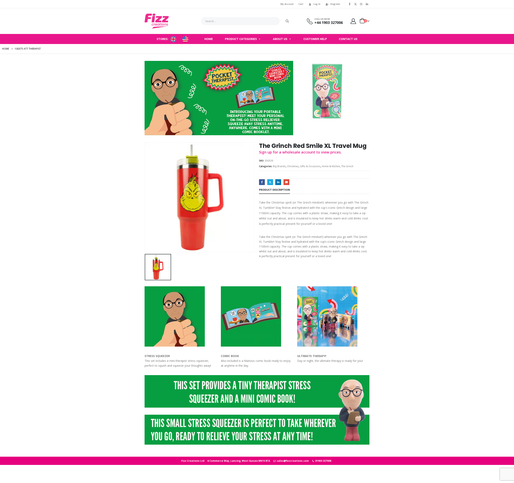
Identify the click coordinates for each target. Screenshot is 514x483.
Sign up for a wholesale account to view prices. (300, 152)
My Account (287, 3)
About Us (280, 39)
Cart (301, 3)
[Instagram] (361, 4)
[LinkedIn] (366, 4)
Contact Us (348, 39)
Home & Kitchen (331, 166)
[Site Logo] (157, 21)
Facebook (262, 182)
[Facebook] (349, 4)
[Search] (287, 21)
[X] (355, 4)
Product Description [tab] (274, 189)
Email (286, 182)
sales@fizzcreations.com (292, 461)
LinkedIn (278, 182)
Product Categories (241, 39)
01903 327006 (323, 461)
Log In (317, 3)
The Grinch (347, 166)
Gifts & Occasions (310, 166)
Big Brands (279, 166)
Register (335, 3)
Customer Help (315, 39)
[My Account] (353, 21)
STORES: (162, 39)
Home (208, 39)
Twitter (270, 182)
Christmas (293, 166)
